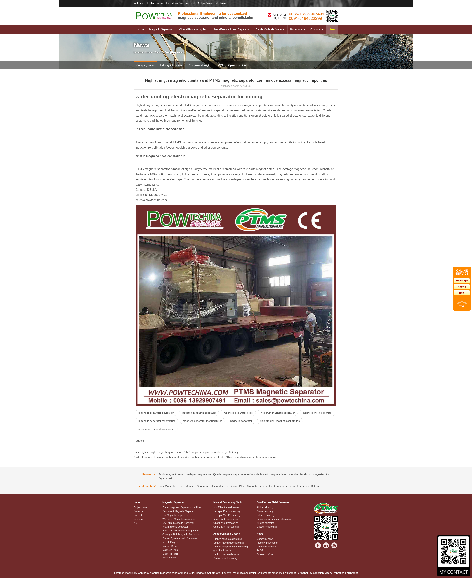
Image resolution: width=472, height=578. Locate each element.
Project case (297, 29)
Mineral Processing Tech (193, 29)
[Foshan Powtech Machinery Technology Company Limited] (156, 24)
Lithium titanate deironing (226, 554)
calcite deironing (265, 515)
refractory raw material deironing (274, 519)
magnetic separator (241, 420)
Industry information (171, 65)
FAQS (219, 65)
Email (462, 292)
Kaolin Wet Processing (225, 519)
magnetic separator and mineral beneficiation (216, 16)
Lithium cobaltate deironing (227, 539)
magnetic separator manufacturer (202, 420)
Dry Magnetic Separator (175, 515)
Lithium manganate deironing (228, 542)
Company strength (199, 65)
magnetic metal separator (317, 412)
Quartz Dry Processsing (226, 526)
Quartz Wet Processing (225, 522)
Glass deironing (265, 511)
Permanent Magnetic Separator (179, 511)
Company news (145, 65)
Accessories (169, 557)
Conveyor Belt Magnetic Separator (180, 534)
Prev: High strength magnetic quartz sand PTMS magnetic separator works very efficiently (186, 452)
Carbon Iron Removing (225, 558)
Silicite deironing (265, 522)
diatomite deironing (267, 526)
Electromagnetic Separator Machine (181, 507)
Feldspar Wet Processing (226, 515)
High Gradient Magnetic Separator (180, 530)
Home (140, 29)
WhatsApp (461, 280)
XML (136, 522)
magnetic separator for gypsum (156, 420)
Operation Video (237, 65)
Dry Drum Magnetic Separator (178, 522)
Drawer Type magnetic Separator (179, 538)
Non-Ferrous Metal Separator (231, 29)
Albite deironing (265, 507)
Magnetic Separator (161, 29)
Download (139, 511)
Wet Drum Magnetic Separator (178, 519)
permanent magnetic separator (156, 428)
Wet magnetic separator (175, 526)
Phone (462, 286)
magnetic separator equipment (156, 412)
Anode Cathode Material (270, 29)
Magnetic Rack (170, 553)
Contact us (317, 29)
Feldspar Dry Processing (226, 511)
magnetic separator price (238, 412)
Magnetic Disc (170, 550)
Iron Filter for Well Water (226, 507)
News (332, 29)
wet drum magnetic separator (278, 412)
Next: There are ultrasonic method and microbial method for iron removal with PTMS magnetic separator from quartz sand (205, 456)
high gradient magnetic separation (280, 420)
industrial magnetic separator (199, 412)
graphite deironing (222, 550)
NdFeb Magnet (170, 542)
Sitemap (138, 519)
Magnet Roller (169, 546)
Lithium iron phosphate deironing (230, 546)
